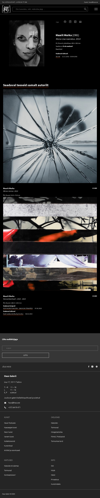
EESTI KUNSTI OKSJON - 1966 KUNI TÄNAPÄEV (18, 308)
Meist (53, 475)
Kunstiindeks (56, 484)
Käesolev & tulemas (11, 465)
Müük (53, 470)
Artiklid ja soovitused (12, 450)
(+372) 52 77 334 (21, 2)
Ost (52, 465)
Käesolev (54, 423)
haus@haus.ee (93, 2)
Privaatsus (55, 479)
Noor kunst (8, 432)
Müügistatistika (57, 432)
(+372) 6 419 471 (10, 2)
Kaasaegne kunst (10, 427)
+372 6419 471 (14, 407)
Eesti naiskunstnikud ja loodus (13, 314)
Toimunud (54, 427)
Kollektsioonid (9, 441)
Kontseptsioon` (10, 475)
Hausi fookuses (10, 423)
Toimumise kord (57, 441)
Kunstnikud (8, 445)
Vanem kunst (9, 436)
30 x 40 (58, 56)
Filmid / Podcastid (58, 436)
